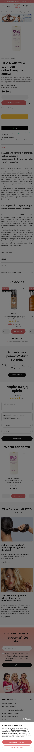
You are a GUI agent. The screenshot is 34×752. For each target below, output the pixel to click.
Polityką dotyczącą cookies (18, 730)
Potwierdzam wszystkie (17, 742)
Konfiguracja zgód (17, 748)
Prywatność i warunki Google (16, 736)
